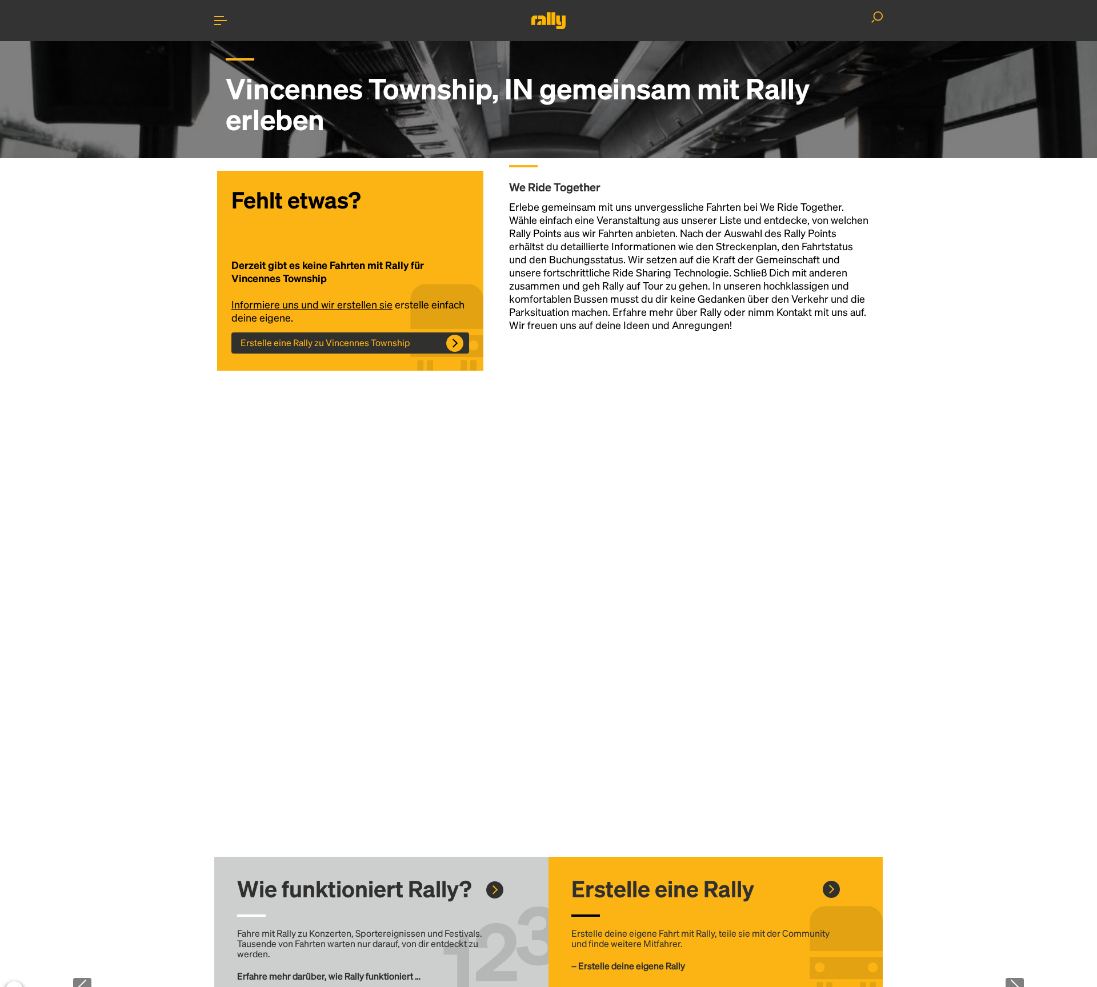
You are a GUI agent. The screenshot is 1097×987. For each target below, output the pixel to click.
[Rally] (548, 20)
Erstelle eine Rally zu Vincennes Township (325, 342)
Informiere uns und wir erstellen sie (312, 304)
